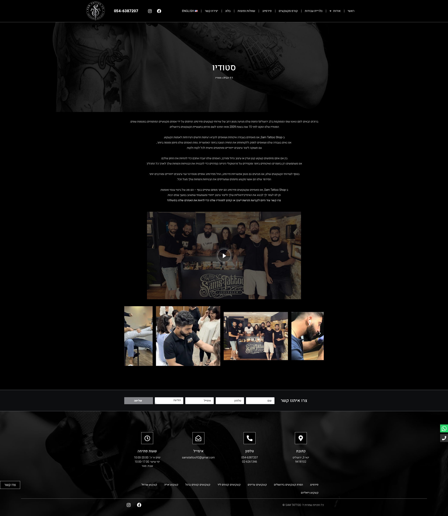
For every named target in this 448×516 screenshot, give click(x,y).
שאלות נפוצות (246, 11)
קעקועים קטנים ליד (229, 485)
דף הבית (228, 78)
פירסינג (267, 11)
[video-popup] (224, 255)
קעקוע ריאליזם (309, 493)
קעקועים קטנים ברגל (197, 485)
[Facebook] (159, 11)
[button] (128, 333)
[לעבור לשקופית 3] (239, 369)
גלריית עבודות (313, 11)
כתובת (301, 451)
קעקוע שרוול (149, 485)
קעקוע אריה (171, 485)
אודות (337, 11)
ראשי (351, 11)
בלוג (227, 11)
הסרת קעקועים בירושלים (288, 485)
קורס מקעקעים (288, 11)
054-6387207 (249, 457)
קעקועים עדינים (257, 485)
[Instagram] (150, 11)
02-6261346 (249, 462)
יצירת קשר (211, 11)
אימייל (198, 451)
